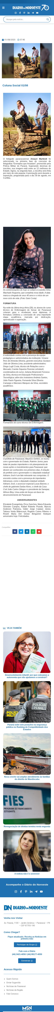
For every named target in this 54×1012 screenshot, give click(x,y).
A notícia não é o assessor (27, 874)
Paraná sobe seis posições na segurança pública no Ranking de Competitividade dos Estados (27, 727)
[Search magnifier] (47, 19)
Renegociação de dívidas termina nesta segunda (27, 826)
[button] (14, 531)
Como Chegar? (12, 932)
